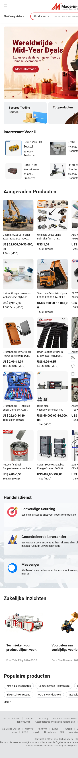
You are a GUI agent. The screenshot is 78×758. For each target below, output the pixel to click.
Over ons (29, 718)
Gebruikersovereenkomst (65, 718)
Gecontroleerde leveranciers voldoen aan (55, 721)
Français (67, 728)
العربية (36, 732)
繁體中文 (42, 728)
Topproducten (23, 721)
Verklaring (43, 718)
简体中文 (29, 728)
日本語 (55, 728)
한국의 (25, 732)
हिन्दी (62, 732)
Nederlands (50, 732)
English (16, 728)
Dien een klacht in (11, 718)
